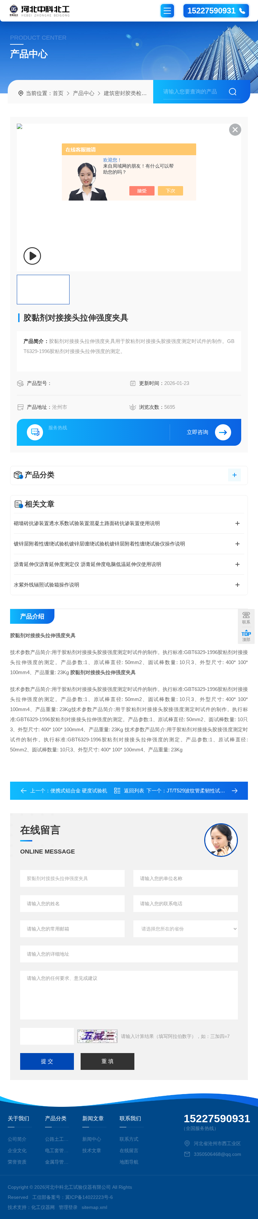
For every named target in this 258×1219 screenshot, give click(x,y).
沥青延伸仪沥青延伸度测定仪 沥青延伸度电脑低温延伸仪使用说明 (87, 564)
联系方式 (129, 1139)
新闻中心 (91, 1139)
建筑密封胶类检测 (125, 93)
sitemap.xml (94, 1207)
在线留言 (129, 1150)
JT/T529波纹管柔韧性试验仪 (198, 790)
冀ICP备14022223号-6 (89, 1197)
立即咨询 (197, 432)
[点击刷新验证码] (97, 1036)
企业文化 (17, 1150)
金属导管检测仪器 (57, 1162)
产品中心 (83, 93)
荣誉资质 (17, 1162)
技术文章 (91, 1150)
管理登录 (68, 1207)
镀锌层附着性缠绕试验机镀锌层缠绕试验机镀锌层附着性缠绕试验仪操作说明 (99, 544)
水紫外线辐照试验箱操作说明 (46, 584)
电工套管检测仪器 (57, 1150)
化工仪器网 (43, 1207)
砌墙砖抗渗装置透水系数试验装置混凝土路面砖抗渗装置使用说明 (87, 523)
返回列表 (134, 790)
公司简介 (17, 1139)
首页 (58, 93)
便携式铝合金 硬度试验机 (78, 790)
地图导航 (129, 1162)
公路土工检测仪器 (57, 1139)
